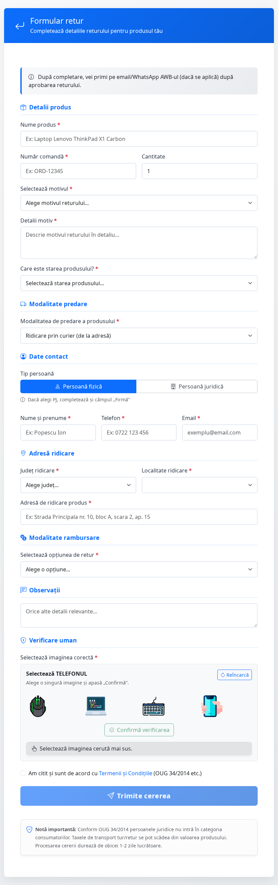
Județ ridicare (37, 470)
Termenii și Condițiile (125, 773)
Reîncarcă (237, 675)
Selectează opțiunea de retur (57, 555)
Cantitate (153, 156)
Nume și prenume (43, 418)
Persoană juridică (201, 386)
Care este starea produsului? (57, 268)
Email (189, 418)
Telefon (110, 418)
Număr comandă (42, 156)
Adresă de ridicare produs (53, 502)
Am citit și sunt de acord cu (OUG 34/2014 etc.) (115, 773)
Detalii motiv (36, 220)
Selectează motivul (44, 188)
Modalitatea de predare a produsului (67, 321)
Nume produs (38, 124)
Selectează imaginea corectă (56, 657)
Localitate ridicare (164, 470)
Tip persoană (37, 373)
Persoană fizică (82, 386)
